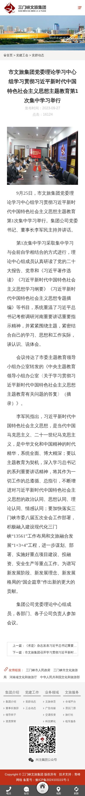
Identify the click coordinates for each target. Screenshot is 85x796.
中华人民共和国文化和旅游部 (60, 677)
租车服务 (70, 721)
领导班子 (11, 714)
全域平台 (70, 701)
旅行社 (69, 714)
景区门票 (70, 708)
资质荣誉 (11, 721)
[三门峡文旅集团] (24, 7)
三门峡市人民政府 (38, 670)
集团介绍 (11, 701)
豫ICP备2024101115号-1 (52, 780)
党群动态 (38, 55)
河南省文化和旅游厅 (23, 677)
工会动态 (31, 708)
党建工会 (22, 55)
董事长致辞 (12, 708)
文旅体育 (50, 701)
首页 (10, 55)
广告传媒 (50, 708)
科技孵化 (50, 721)
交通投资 (50, 714)
